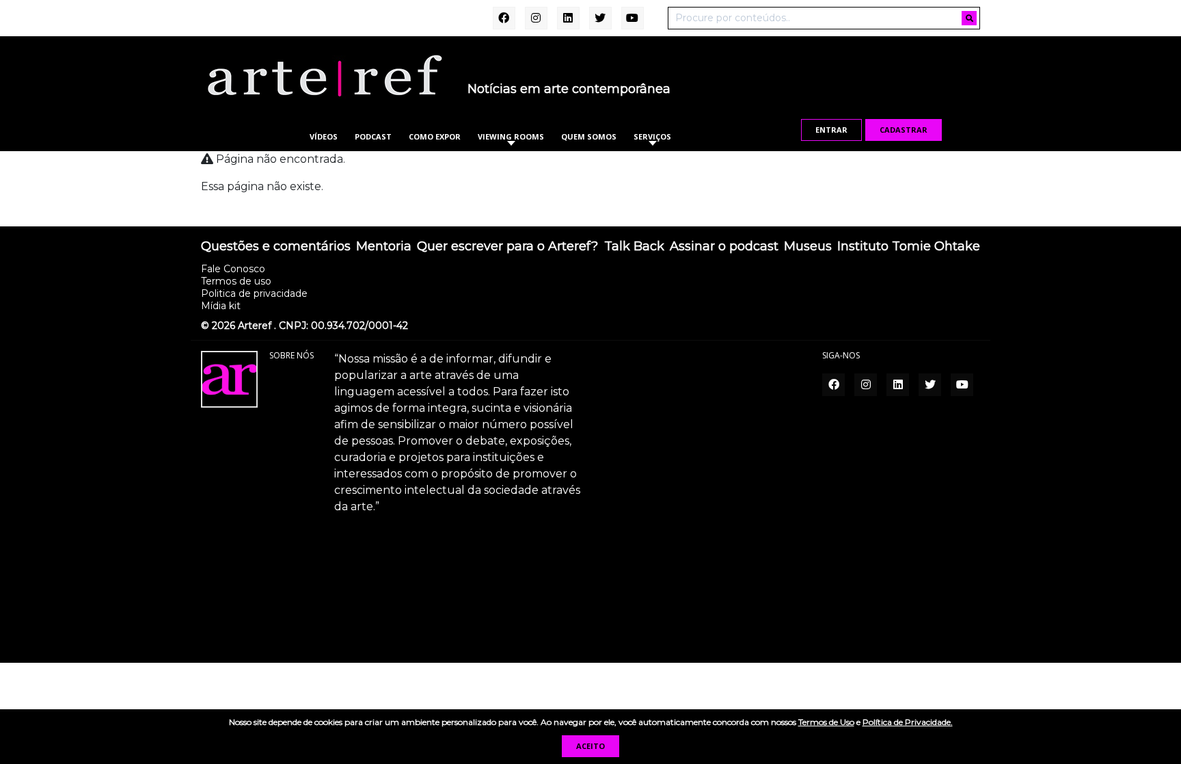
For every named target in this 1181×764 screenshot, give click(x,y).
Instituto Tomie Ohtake (908, 247)
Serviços (652, 136)
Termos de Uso (826, 722)
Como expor (435, 136)
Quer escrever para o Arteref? (507, 247)
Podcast (373, 136)
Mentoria (383, 247)
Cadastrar (903, 129)
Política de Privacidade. (908, 722)
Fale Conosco (233, 269)
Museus (808, 247)
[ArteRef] (324, 75)
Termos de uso (236, 281)
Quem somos (588, 136)
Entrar (831, 129)
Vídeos (324, 136)
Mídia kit (221, 306)
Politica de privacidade (254, 293)
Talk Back (634, 247)
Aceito (590, 746)
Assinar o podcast (724, 247)
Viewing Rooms (511, 136)
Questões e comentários (276, 247)
